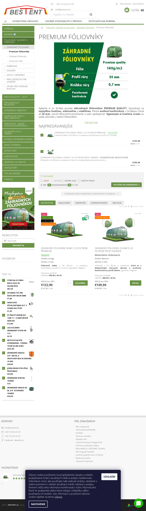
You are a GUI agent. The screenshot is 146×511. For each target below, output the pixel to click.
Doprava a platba (83, 436)
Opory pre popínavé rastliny (17, 87)
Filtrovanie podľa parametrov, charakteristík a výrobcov (89, 194)
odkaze (58, 496)
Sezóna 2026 (70, 181)
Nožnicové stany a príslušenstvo (14, 117)
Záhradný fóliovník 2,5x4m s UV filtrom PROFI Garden (84, 157)
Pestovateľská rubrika (102, 21)
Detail (135, 283)
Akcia (46, 181)
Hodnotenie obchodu (25, 21)
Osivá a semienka (16, 75)
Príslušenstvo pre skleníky (16, 80)
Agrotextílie (11, 156)
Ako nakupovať (82, 426)
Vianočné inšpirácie (84, 461)
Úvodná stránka (5, 21)
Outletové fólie (16, 61)
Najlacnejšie (64, 203)
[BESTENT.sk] (26, 10)
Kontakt (79, 433)
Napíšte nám (81, 439)
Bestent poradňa (83, 458)
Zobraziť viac (91, 122)
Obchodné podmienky (85, 429)
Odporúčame (47, 203)
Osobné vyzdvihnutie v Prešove (63, 21)
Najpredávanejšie (99, 203)
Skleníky (11, 70)
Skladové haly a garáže (13, 132)
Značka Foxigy (88, 181)
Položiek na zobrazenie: (126, 185)
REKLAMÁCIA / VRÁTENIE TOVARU (90, 448)
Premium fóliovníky (19, 51)
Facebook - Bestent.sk (14, 440)
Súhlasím (109, 476)
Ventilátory (10, 167)
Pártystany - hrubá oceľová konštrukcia (16, 124)
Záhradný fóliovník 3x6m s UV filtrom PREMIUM (86, 132)
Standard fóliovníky (17, 56)
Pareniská (12, 66)
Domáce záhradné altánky (18, 139)
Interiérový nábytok (15, 110)
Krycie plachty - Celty (15, 97)
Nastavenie (38, 504)
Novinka (58, 181)
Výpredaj (8, 28)
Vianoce (8, 179)
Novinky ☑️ (10, 34)
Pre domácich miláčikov (11, 103)
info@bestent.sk (12, 427)
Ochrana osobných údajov (87, 445)
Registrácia (138, 4)
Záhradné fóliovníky (18, 47)
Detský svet (10, 150)
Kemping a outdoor (15, 162)
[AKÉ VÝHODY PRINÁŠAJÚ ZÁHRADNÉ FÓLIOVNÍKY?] (91, 73)
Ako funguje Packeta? (85, 451)
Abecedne (117, 203)
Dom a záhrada (12, 145)
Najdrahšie (80, 203)
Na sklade (48, 176)
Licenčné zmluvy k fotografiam (89, 442)
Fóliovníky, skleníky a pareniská (16, 41)
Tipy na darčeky (12, 173)
